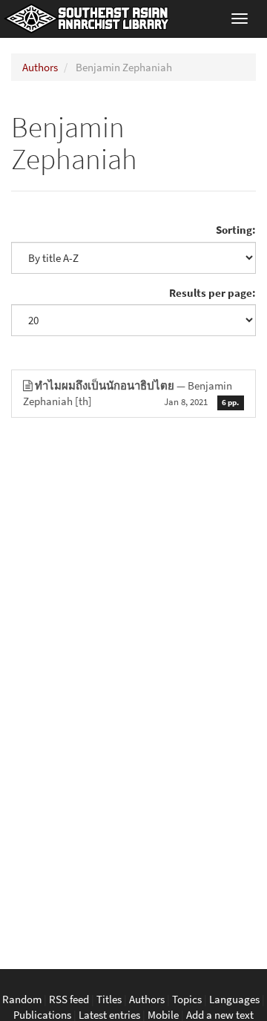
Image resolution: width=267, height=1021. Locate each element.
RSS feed (69, 999)
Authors (40, 67)
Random (22, 999)
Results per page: (212, 293)
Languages (234, 999)
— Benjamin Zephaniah (131, 393)
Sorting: (236, 230)
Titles (109, 999)
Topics (187, 999)
